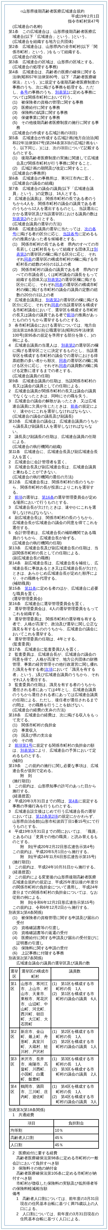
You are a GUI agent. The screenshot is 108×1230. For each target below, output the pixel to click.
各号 (24, 92)
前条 (74, 406)
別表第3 (27, 750)
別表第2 (19, 219)
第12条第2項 (47, 816)
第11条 (30, 588)
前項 (70, 315)
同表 (28, 259)
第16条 (48, 497)
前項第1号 (23, 745)
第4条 (73, 801)
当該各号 (70, 234)
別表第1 (62, 92)
